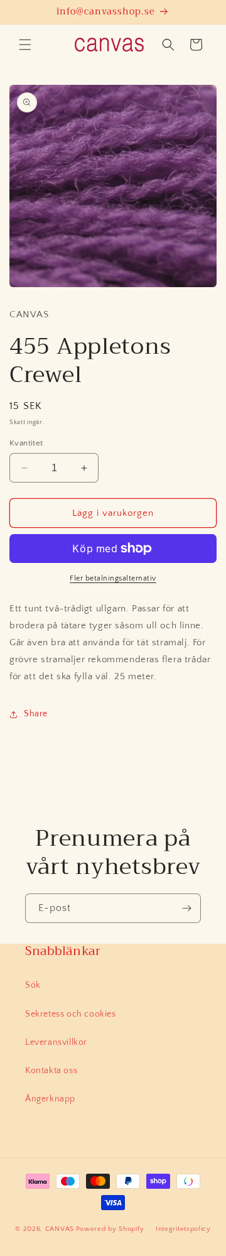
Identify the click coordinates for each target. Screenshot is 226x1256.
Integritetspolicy (183, 1229)
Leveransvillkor (56, 1042)
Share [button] (36, 714)
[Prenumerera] (186, 908)
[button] (25, 44)
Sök (33, 985)
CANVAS (59, 1229)
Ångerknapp (50, 1099)
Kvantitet (26, 443)
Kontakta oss (51, 1071)
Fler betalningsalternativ (113, 578)
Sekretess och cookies (70, 1014)
